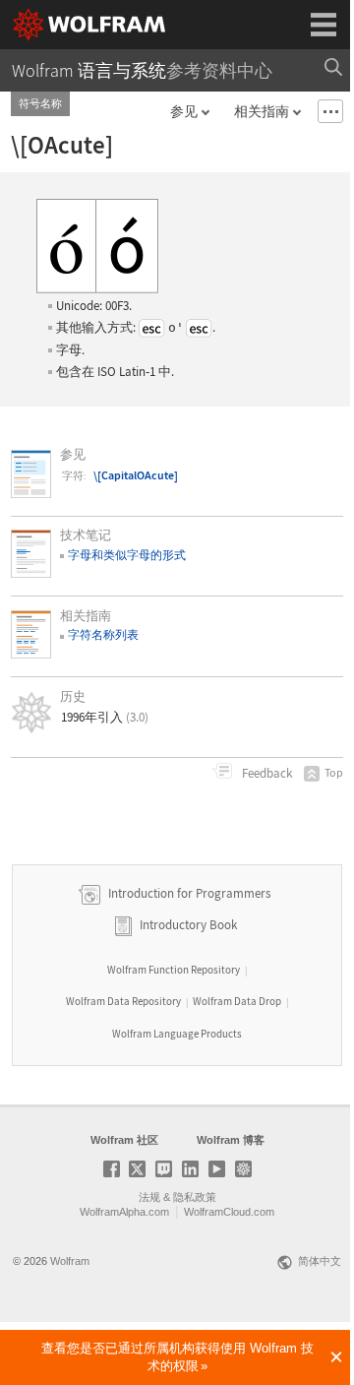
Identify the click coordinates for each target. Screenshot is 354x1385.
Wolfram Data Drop (237, 1001)
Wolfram (69, 1261)
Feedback (265, 773)
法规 (149, 1197)
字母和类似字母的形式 (127, 554)
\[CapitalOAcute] (135, 475)
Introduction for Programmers (187, 893)
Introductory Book (188, 924)
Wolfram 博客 (231, 1140)
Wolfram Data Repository (123, 1001)
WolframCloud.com (229, 1212)
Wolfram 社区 (124, 1140)
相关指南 (261, 111)
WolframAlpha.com (124, 1212)
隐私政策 (194, 1197)
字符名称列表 (103, 634)
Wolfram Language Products (177, 1033)
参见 (184, 111)
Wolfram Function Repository (173, 969)
